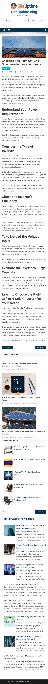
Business (6, 68)
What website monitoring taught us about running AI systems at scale (22, 657)
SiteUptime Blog (24, 12)
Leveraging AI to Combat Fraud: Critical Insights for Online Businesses (30, 527)
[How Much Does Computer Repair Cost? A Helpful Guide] (8, 488)
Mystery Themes (35, 681)
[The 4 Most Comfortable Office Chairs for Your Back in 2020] (8, 501)
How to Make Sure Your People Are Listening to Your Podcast (21, 399)
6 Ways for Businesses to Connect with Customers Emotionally (41, 347)
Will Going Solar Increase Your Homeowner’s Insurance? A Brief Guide (23, 433)
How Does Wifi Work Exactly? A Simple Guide (29, 459)
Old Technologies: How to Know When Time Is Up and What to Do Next (29, 448)
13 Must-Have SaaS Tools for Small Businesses (9, 347)
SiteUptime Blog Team (21, 369)
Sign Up (27, 21)
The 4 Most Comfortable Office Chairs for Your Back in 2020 (28, 498)
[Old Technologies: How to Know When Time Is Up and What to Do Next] (8, 450)
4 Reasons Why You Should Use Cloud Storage (27, 473)
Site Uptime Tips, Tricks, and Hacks (29, 72)
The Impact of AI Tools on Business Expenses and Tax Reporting (28, 637)
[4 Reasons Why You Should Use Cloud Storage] (8, 475)
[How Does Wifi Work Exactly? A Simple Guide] (8, 463)
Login (21, 21)
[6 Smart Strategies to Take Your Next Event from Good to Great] (9, 570)
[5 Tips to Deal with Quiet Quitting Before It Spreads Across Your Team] (9, 550)
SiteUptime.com (11, 21)
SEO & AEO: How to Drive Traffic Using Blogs (19, 600)
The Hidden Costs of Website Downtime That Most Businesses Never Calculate (20, 365)
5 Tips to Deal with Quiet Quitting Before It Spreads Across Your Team (31, 546)
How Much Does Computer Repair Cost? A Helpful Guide (28, 486)
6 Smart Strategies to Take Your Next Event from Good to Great (29, 566)
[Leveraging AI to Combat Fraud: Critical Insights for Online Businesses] (9, 531)
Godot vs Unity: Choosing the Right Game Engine (21, 584)
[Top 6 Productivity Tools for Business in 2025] (9, 622)
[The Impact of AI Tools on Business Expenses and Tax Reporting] (9, 642)
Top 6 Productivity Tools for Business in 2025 (30, 618)
